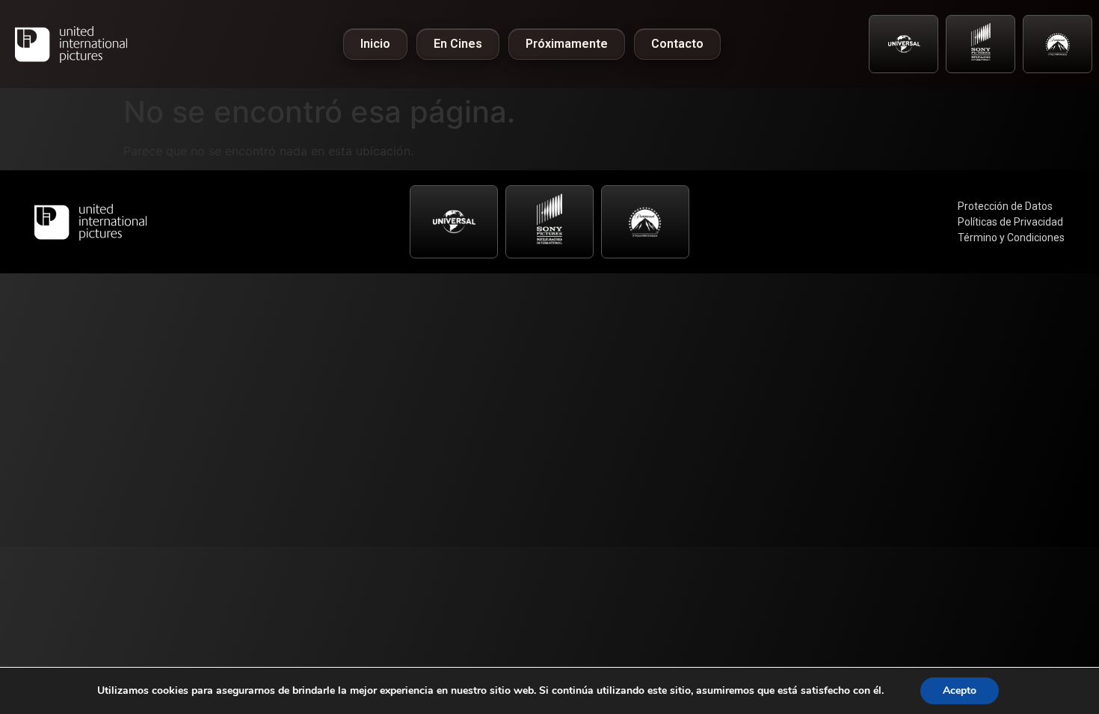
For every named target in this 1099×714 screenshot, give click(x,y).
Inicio (375, 44)
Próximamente (567, 44)
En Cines (458, 44)
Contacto (677, 44)
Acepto (959, 690)
